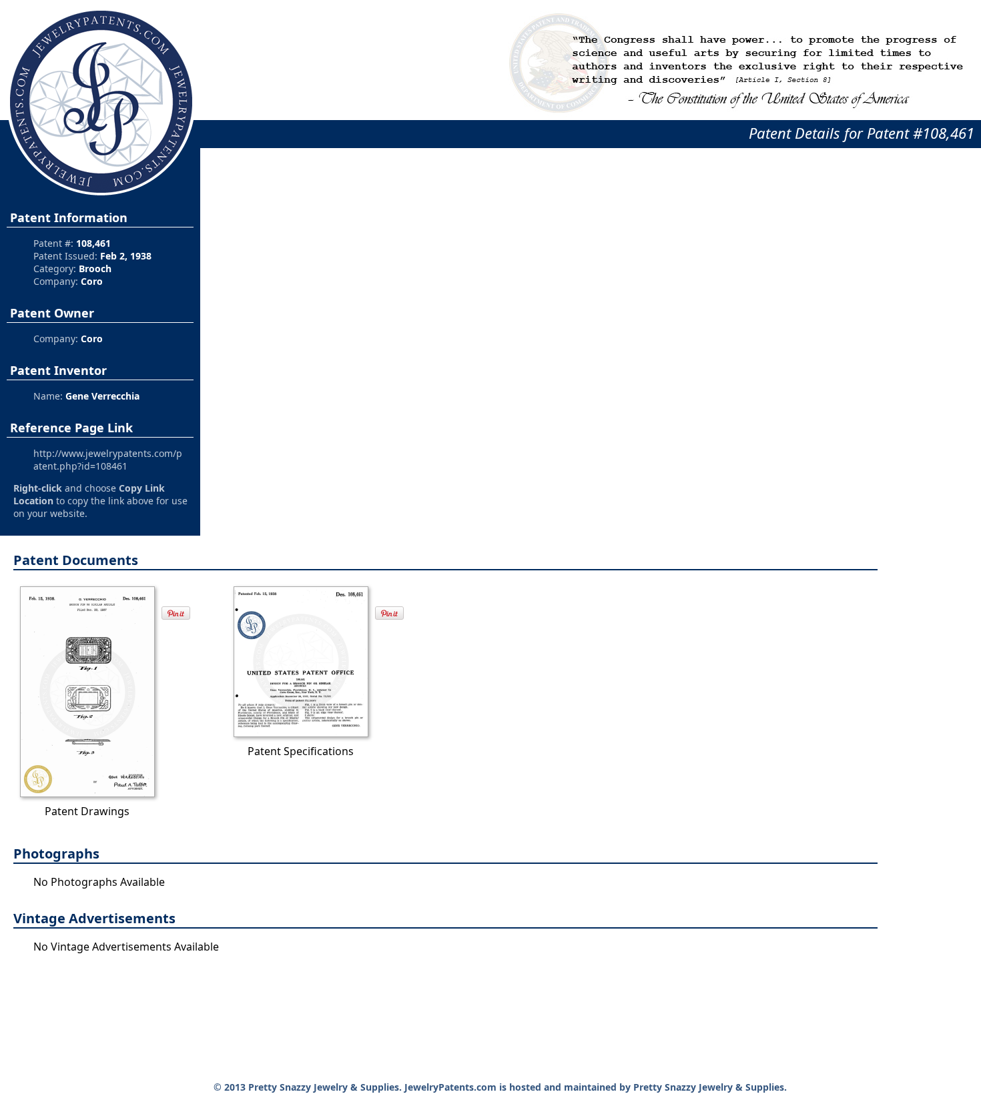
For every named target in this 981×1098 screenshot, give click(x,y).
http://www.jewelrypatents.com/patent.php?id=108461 (107, 459)
